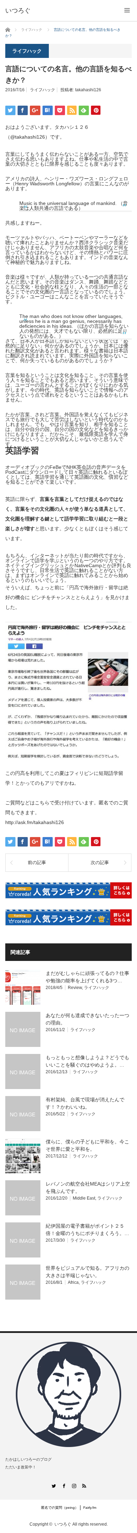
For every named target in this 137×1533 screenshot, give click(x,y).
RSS (83, 1485)
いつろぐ (62, 1524)
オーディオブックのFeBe (33, 467)
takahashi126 (88, 89)
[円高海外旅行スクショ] (68, 763)
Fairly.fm (89, 1507)
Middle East (84, 1198)
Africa (73, 1282)
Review (75, 987)
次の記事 (100, 862)
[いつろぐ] (18, 10)
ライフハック (42, 89)
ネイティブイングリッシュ (34, 565)
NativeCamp (88, 565)
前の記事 (37, 862)
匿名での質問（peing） (59, 1507)
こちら (42, 802)
